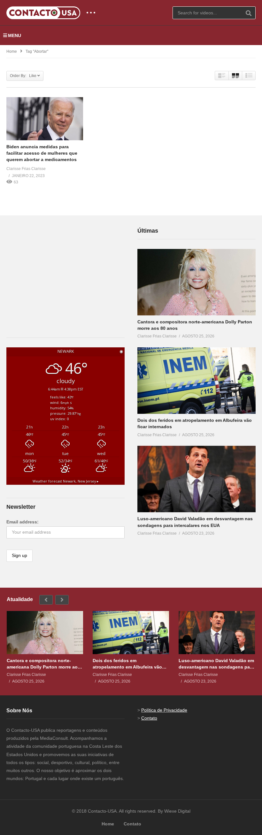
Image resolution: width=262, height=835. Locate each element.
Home (11, 51)
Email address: (22, 521)
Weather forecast (66, 481)
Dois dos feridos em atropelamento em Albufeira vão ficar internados (127, 664)
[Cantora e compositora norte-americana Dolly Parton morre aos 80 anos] (196, 282)
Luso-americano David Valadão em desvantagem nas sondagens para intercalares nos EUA (216, 664)
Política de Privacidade (164, 710)
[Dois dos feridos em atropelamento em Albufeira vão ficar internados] (196, 380)
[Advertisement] (54, 266)
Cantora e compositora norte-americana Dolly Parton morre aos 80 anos (43, 664)
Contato (149, 718)
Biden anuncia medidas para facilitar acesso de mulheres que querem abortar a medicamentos (41, 153)
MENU (14, 35)
